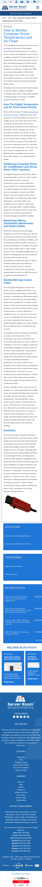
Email (22, 2)
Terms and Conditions (21, 767)
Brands (21, 787)
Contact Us (21, 790)
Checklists (21, 757)
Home (4, 18)
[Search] (11, 2)
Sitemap (28, 859)
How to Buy (21, 795)
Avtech (9, 48)
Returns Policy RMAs (21, 765)
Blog (9, 18)
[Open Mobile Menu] (38, 7)
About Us (21, 782)
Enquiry (28, 2)
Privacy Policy (21, 797)
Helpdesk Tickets (21, 762)
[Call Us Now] (5, 2)
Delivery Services (21, 792)
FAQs (21, 760)
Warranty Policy (21, 770)
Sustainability (21, 800)
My (16, 2)
